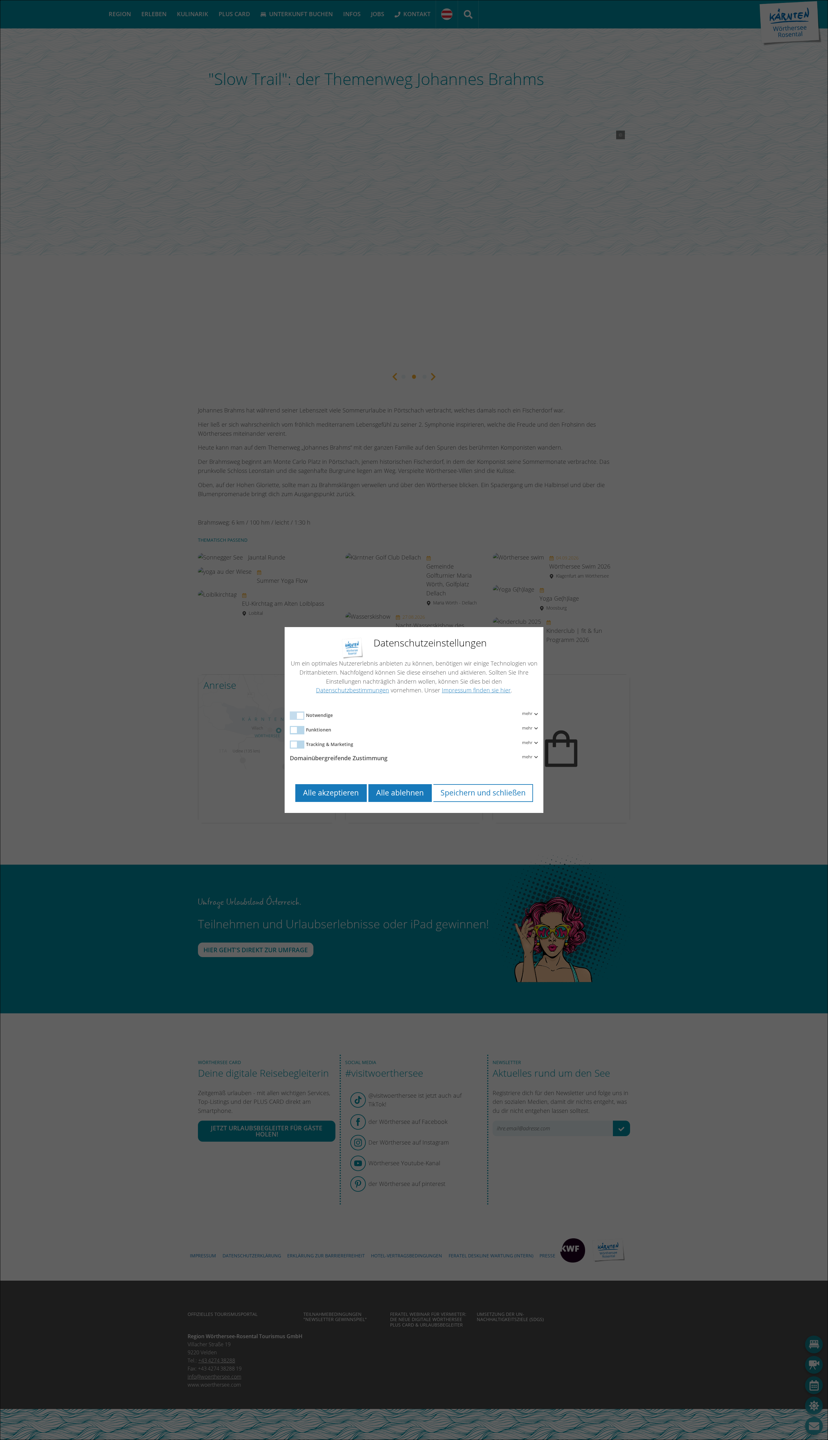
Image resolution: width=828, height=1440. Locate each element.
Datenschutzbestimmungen (352, 690)
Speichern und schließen (483, 793)
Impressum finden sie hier (476, 690)
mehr (527, 713)
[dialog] (414, 720)
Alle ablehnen (400, 793)
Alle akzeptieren (331, 793)
